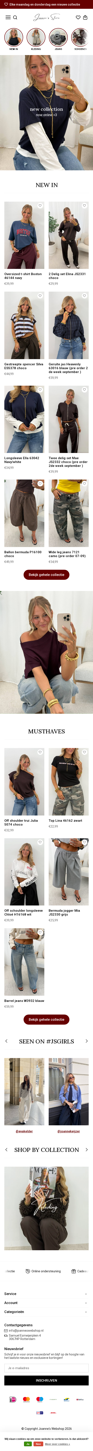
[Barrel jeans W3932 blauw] (24, 961)
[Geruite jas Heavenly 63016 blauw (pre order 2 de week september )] (69, 325)
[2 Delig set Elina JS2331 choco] (69, 235)
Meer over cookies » (57, 1444)
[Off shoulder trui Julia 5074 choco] (24, 781)
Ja (27, 1444)
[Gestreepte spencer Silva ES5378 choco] (24, 325)
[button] (6, 1041)
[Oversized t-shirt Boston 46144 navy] (24, 235)
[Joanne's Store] (46, 17)
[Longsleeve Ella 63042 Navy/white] (24, 419)
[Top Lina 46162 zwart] (69, 781)
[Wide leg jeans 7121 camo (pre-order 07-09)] (69, 513)
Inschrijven (46, 1380)
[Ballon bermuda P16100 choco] (24, 513)
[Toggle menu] (8, 17)
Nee (38, 1444)
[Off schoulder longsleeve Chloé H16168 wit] (24, 871)
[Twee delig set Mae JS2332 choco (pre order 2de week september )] (69, 419)
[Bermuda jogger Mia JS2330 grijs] (69, 871)
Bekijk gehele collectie (46, 575)
